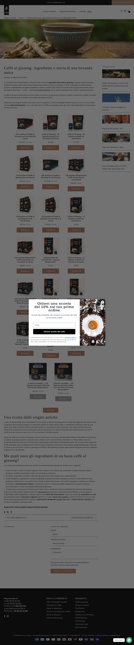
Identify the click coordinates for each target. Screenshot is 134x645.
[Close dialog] (102, 302)
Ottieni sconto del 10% (54, 332)
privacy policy (70, 337)
